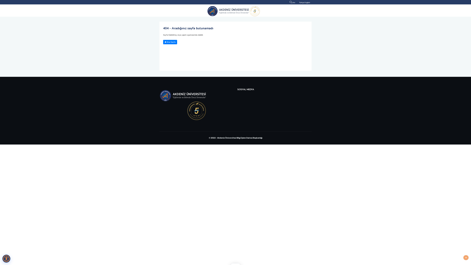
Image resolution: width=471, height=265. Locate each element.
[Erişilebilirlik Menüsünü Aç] (6, 259)
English (307, 2)
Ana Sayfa (171, 42)
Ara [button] (293, 2)
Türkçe (301, 2)
